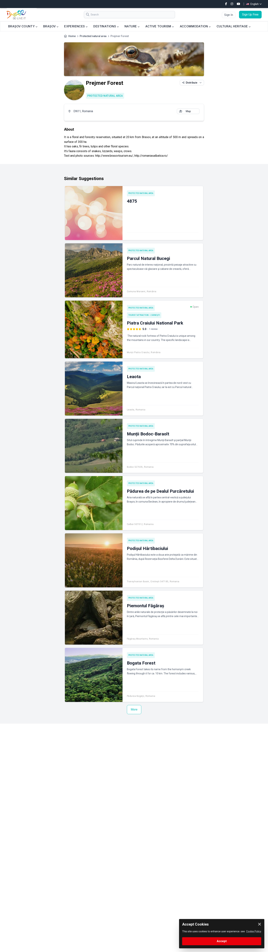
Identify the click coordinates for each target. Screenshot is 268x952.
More (134, 709)
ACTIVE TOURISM (158, 26)
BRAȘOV (50, 26)
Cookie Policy (253, 931)
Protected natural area (93, 36)
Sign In (228, 15)
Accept (222, 941)
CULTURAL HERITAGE (233, 26)
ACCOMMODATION (194, 26)
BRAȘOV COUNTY (22, 26)
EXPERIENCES (75, 26)
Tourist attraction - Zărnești (144, 315)
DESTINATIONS (105, 26)
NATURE (131, 26)
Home (72, 36)
